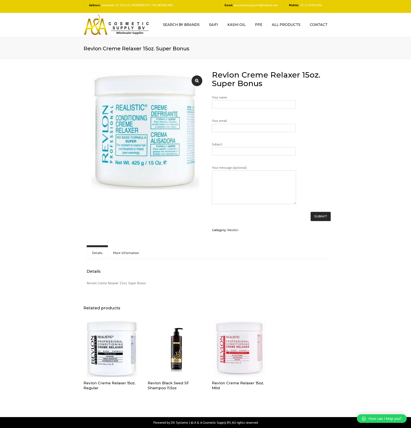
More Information (126, 253)
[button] (382, 418)
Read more (112, 349)
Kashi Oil (236, 25)
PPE (258, 25)
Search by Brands (181, 25)
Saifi (213, 25)
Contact (319, 25)
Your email (219, 120)
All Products (286, 25)
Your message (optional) (229, 167)
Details (97, 253)
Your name (219, 97)
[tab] (97, 253)
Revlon (232, 230)
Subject (217, 144)
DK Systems (179, 422)
